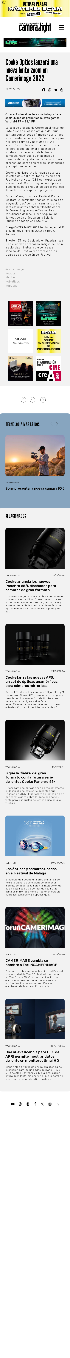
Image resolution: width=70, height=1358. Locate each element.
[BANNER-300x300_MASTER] (21, 313)
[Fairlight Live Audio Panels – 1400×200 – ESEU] (35, 42)
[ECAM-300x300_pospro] (49, 341)
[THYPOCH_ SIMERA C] (21, 368)
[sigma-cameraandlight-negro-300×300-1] (21, 341)
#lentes (10, 277)
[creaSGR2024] (49, 368)
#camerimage (14, 269)
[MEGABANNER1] (35, 8)
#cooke (10, 273)
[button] (56, 424)
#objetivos (12, 281)
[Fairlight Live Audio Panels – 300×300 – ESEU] (49, 313)
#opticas (11, 285)
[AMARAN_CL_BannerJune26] (35, 103)
